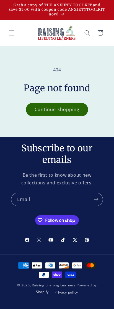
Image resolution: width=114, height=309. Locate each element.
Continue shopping (57, 109)
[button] (11, 32)
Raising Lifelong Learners (54, 285)
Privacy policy (66, 292)
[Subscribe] (96, 199)
